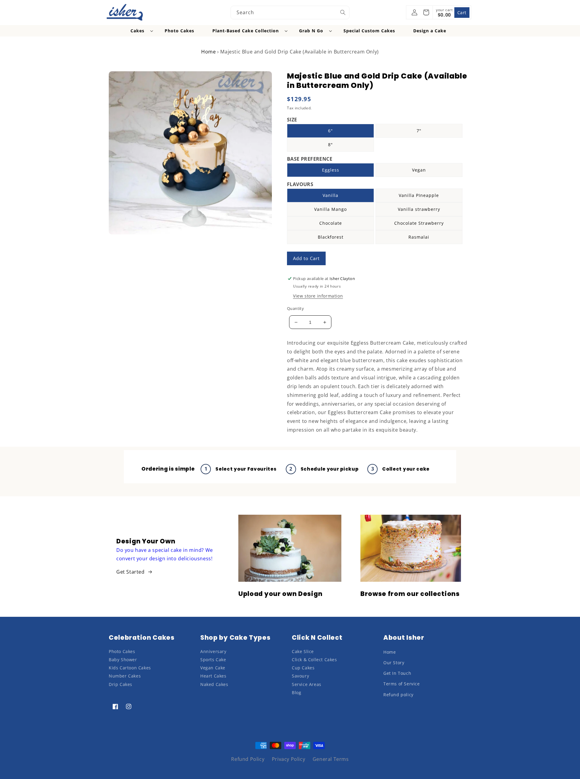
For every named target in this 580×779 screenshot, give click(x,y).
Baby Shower (123, 659)
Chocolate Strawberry (419, 223)
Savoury (300, 676)
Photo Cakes (122, 651)
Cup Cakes (303, 668)
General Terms (331, 759)
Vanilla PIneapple (419, 195)
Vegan (419, 170)
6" (330, 131)
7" (419, 131)
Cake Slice (303, 651)
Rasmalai (418, 237)
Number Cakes (125, 676)
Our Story (393, 662)
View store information (318, 296)
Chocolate (330, 223)
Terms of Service (401, 684)
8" (330, 144)
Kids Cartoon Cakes (130, 668)
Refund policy (398, 694)
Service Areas (306, 684)
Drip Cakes (120, 684)
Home (208, 51)
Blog (296, 692)
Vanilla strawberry (419, 209)
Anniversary (213, 651)
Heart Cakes (213, 676)
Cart (461, 12)
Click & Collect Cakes (314, 659)
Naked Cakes (214, 684)
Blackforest (330, 237)
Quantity (295, 308)
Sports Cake (213, 659)
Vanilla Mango (330, 209)
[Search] (343, 12)
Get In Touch (397, 673)
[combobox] (290, 12)
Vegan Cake (212, 668)
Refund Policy (247, 759)
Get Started (130, 571)
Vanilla (330, 195)
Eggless (330, 170)
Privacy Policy (288, 759)
